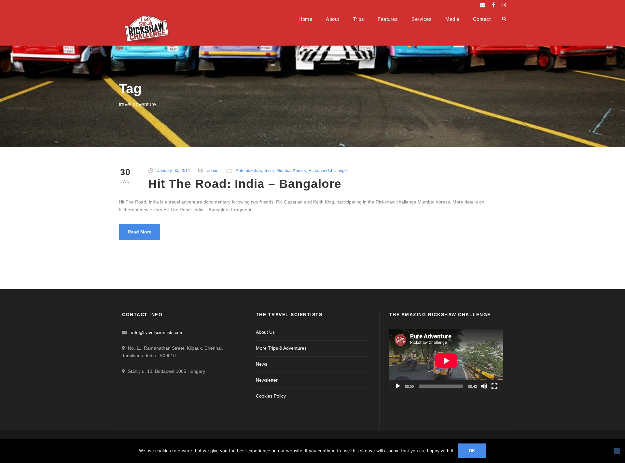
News (261, 364)
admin (212, 170)
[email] (482, 5)
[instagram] (504, 5)
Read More (139, 231)
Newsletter (267, 380)
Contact (482, 19)
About (332, 19)
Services (421, 19)
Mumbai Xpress (291, 170)
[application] (446, 361)
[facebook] (493, 5)
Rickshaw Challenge (328, 170)
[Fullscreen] (494, 386)
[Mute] (484, 386)
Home (305, 19)
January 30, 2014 (173, 170)
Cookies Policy (271, 396)
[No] (617, 451)
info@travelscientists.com (157, 332)
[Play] (398, 386)
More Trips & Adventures (281, 348)
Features (388, 19)
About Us (265, 332)
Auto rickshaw (249, 170)
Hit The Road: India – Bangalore (244, 183)
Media (452, 19)
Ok (472, 450)
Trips (358, 19)
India (269, 170)
